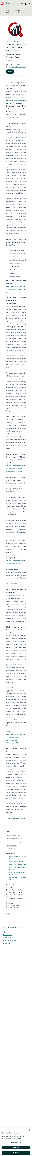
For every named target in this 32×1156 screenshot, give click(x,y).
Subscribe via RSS (9, 938)
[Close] (30, 1130)
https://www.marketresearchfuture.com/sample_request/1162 (16, 289)
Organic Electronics (12, 845)
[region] (16, 1141)
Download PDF (7, 935)
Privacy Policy (17, 1138)
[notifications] (26, 4)
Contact (8, 914)
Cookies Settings (16, 1142)
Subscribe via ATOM (9, 940)
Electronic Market (11, 848)
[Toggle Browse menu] (25, 11)
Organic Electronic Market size (14, 838)
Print (4, 932)
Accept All (16, 1152)
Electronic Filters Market (17, 861)
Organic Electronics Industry (14, 842)
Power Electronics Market (17, 864)
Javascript (6, 943)
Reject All (16, 1147)
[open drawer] (29, 4)
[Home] (9, 3)
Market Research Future (18, 67)
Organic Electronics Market (13, 835)
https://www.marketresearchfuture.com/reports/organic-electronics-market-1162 (16, 468)
